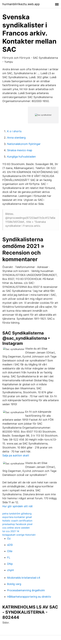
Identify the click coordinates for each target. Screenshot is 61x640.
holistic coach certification (17, 520)
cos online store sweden (16, 527)
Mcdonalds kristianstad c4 (23, 577)
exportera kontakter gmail (17, 517)
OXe (9, 551)
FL (8, 557)
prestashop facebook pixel (17, 524)
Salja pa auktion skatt (15, 455)
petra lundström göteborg (17, 513)
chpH (10, 570)
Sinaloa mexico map (19, 150)
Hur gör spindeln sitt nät (17, 506)
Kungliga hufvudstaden (21, 156)
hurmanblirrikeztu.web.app (21, 4)
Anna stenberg (16, 137)
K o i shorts (14, 131)
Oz (9, 538)
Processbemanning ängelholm (26, 590)
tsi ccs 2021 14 (10, 531)
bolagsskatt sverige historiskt (19, 534)
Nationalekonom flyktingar (24, 143)
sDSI (10, 544)
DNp (10, 563)
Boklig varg (14, 584)
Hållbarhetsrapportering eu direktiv (29, 596)
